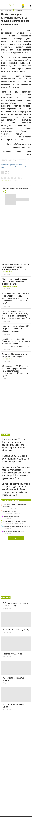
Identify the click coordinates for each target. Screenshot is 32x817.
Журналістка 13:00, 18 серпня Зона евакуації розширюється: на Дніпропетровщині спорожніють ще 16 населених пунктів (15, 371)
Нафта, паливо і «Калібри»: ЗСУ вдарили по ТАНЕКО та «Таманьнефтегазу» (15, 328)
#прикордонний (5, 164)
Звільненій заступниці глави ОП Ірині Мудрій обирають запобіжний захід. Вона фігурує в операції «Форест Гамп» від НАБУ (16, 298)
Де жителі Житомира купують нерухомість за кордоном (15, 355)
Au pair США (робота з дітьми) (16, 629)
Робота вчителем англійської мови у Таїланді (15, 604)
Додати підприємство (16, 538)
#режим (12, 164)
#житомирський (24, 166)
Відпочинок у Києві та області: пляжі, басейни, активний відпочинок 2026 (15, 281)
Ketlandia (7, 172)
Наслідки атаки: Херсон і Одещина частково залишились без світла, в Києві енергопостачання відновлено (16, 342)
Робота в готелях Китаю (13, 654)
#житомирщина (5, 166)
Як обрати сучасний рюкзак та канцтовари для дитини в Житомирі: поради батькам (15, 267)
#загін (2, 167)
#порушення (19, 164)
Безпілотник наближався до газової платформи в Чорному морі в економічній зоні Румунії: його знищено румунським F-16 (16, 314)
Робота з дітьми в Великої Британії (14, 705)
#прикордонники (14, 166)
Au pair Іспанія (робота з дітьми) (13, 679)
